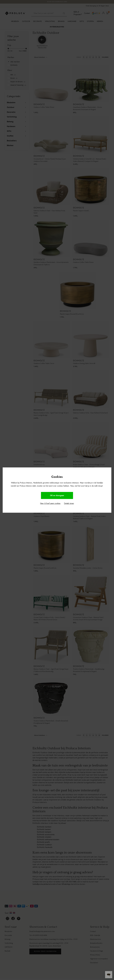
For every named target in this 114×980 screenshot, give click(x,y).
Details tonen (69, 503)
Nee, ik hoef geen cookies (50, 503)
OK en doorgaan (57, 495)
